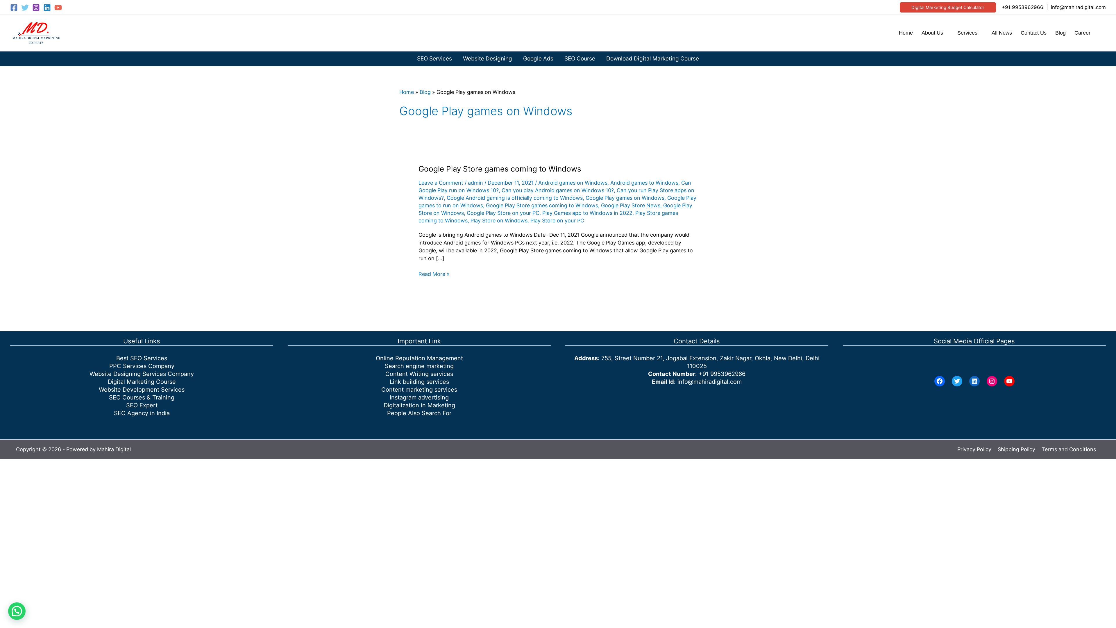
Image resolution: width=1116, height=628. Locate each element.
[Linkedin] (47, 7)
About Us (932, 33)
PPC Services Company (141, 366)
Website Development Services (142, 389)
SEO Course (579, 58)
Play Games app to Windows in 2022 (587, 213)
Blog (1060, 33)
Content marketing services (419, 389)
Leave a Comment (441, 183)
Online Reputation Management (419, 358)
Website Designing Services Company (142, 373)
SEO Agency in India (142, 413)
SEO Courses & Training (141, 397)
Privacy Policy (974, 449)
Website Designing (487, 58)
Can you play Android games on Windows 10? (558, 190)
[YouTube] (58, 7)
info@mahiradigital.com (1078, 7)
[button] (948, 7)
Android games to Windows (644, 183)
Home (906, 33)
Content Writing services (419, 373)
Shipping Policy (1016, 449)
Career (1082, 33)
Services (967, 33)
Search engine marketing (419, 366)
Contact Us (1034, 33)
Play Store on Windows (499, 220)
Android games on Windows (572, 183)
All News (1002, 33)
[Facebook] (14, 7)
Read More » (434, 274)
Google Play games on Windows (625, 198)
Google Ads (538, 58)
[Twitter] (25, 7)
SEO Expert (142, 405)
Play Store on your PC (557, 220)
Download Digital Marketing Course (652, 58)
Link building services (419, 381)
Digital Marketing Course (142, 381)
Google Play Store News (630, 205)
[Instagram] (36, 7)
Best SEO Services (141, 358)
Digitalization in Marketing (419, 405)
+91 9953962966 (1022, 7)
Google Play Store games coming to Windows (500, 168)
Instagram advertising (419, 397)
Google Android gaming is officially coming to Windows (515, 198)
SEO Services (434, 58)
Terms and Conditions (1069, 449)
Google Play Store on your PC (503, 213)
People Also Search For (419, 413)
